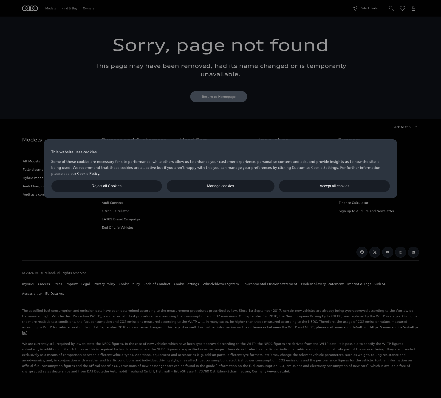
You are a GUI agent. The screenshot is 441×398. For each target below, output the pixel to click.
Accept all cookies (334, 186)
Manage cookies (220, 186)
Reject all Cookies (107, 186)
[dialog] (220, 168)
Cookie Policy (88, 173)
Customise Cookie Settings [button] (315, 167)
